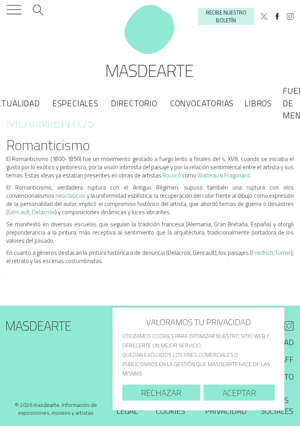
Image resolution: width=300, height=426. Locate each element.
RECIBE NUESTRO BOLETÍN (226, 16)
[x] (264, 16)
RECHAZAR (161, 392)
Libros (258, 103)
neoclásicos (70, 195)
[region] (198, 359)
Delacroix (43, 212)
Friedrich (262, 252)
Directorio (134, 103)
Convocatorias (202, 103)
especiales (75, 103)
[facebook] (277, 16)
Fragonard (237, 175)
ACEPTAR (239, 392)
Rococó (171, 175)
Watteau (208, 175)
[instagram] (290, 16)
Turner (283, 252)
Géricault (19, 212)
